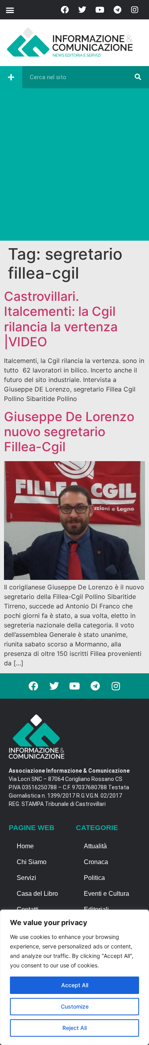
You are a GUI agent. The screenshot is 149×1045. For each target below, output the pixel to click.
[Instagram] (135, 10)
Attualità (95, 846)
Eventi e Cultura (106, 893)
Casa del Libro (37, 893)
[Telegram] (117, 10)
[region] (74, 977)
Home (25, 846)
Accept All (74, 985)
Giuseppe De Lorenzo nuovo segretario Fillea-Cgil (69, 432)
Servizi (26, 877)
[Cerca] (138, 77)
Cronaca (96, 862)
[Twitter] (82, 10)
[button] (9, 9)
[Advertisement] (74, 166)
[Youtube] (100, 10)
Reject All (74, 1027)
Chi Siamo (31, 862)
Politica (94, 877)
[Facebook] (65, 10)
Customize (75, 1006)
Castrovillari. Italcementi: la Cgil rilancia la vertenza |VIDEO (61, 319)
